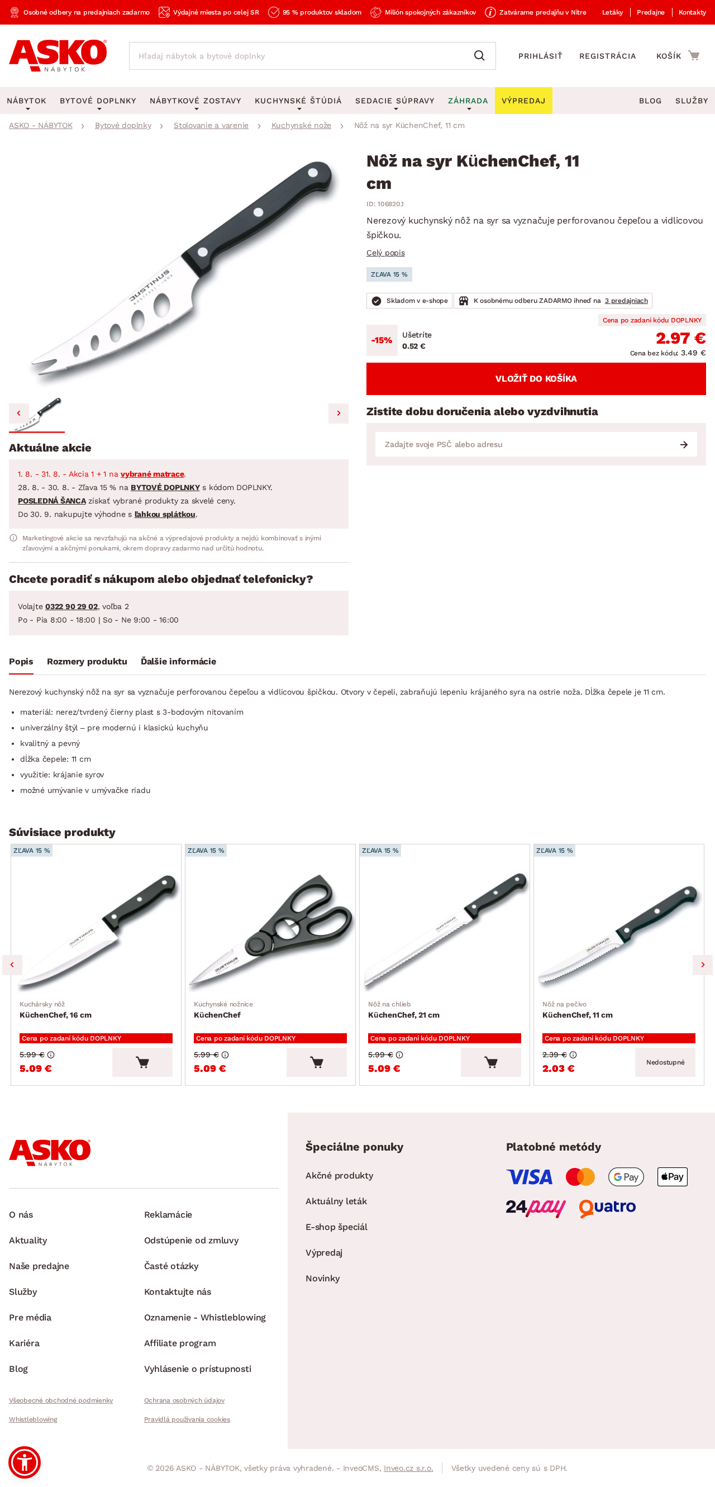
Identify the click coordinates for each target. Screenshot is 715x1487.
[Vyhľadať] (482, 56)
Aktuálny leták (336, 1201)
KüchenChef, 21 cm (404, 1009)
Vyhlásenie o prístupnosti (197, 1369)
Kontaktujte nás (177, 1291)
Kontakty (692, 12)
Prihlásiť (540, 55)
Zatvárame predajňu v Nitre (543, 12)
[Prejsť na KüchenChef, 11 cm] (619, 932)
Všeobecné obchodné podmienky (61, 1400)
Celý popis (385, 252)
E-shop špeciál (337, 1227)
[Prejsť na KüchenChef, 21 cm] (445, 932)
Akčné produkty (339, 1175)
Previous (12, 965)
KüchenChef (223, 1009)
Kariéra (24, 1343)
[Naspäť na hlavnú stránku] (58, 56)
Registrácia (607, 55)
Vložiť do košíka (536, 378)
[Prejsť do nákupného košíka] (678, 55)
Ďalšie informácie (178, 661)
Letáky (612, 12)
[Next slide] (338, 413)
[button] (37, 415)
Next (703, 965)
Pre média (30, 1317)
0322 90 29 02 (71, 606)
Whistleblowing (33, 1419)
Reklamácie (168, 1214)
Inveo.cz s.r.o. (408, 1468)
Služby (691, 100)
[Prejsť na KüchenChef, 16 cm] (96, 932)
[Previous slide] (19, 413)
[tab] (21, 663)
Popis (21, 661)
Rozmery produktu (87, 661)
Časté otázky (171, 1266)
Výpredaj (324, 1252)
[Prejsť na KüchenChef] (270, 932)
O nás (21, 1214)
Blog (650, 100)
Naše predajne (39, 1266)
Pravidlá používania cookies (187, 1419)
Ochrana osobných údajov (184, 1400)
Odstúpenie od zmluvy (191, 1240)
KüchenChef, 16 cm (56, 1009)
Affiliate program (180, 1343)
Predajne (651, 12)
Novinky (322, 1278)
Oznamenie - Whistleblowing (205, 1317)
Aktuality (28, 1240)
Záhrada (468, 100)
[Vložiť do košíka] (142, 1062)
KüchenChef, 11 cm (577, 1009)
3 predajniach (626, 301)
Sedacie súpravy (395, 100)
